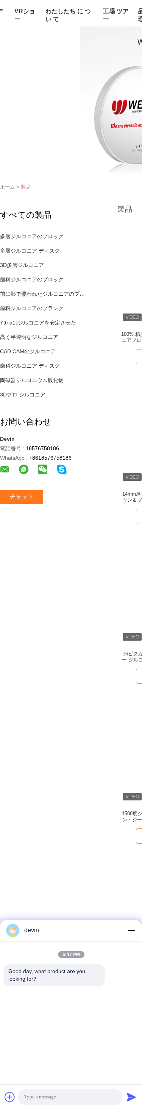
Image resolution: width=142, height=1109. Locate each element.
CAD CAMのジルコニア (28, 351)
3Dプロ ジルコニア (22, 395)
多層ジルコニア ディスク (30, 251)
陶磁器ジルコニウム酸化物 (32, 380)
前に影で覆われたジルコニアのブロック (43, 294)
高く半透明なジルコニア (29, 337)
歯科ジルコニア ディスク (30, 366)
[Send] (131, 1097)
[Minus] (131, 930)
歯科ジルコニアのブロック (32, 279)
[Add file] (10, 1097)
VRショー (24, 15)
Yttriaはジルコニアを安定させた (38, 323)
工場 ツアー (116, 15)
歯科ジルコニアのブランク (32, 308)
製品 (26, 187)
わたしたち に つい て (68, 15)
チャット (21, 496)
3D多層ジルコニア (22, 265)
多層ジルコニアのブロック (32, 236)
